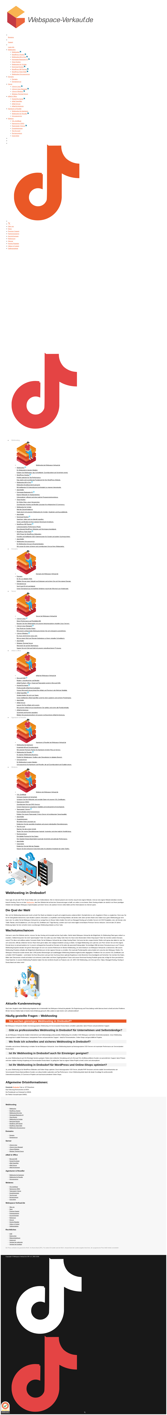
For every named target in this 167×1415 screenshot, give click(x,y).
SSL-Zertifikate (21, 794)
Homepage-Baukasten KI (25, 492)
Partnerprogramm (15, 260)
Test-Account (21, 826)
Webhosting (21, 467)
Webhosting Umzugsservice (26, 541)
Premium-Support (14, 1211)
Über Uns (12, 255)
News (11, 257)
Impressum (12, 1240)
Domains (19, 576)
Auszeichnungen (14, 262)
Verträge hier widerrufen (16, 1242)
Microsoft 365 (21, 678)
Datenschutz (13, 1236)
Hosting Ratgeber (14, 269)
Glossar (11, 267)
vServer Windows (22, 633)
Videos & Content (14, 1224)
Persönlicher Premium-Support (15, 273)
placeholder (20, 490)
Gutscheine (20, 844)
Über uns (11, 1207)
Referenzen (13, 265)
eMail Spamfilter (22, 693)
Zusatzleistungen (22, 819)
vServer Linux (21, 618)
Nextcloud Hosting (23, 517)
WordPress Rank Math (24, 531)
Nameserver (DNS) (23, 802)
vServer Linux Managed (24, 626)
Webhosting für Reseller (24, 752)
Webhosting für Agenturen (25, 745)
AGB (10, 1234)
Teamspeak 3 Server (23, 809)
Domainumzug (21, 583)
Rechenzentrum (22, 834)
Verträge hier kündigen (15, 1244)
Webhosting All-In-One (24, 482)
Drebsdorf (16, 1087)
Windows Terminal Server (25, 643)
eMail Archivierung (22, 710)
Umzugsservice (22, 759)
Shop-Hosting (21, 499)
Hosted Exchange (22, 685)
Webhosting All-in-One (15, 1113)
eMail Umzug (21, 702)
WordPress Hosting (23, 475)
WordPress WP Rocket (24, 524)
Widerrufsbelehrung (14, 1238)
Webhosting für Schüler (24, 507)
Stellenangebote (13, 1226)
